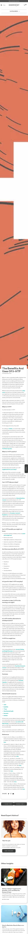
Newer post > (20, 804)
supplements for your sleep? (9, 469)
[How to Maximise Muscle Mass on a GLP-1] (14, 913)
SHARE (4, 793)
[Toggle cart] (24, 5)
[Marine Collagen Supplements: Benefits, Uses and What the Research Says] (14, 877)
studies (10, 428)
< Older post (7, 804)
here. (5, 742)
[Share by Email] (13, 793)
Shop (4, 5)
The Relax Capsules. (7, 448)
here (12, 771)
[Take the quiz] (14, 829)
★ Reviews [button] (26, 469)
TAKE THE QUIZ (9, 851)
